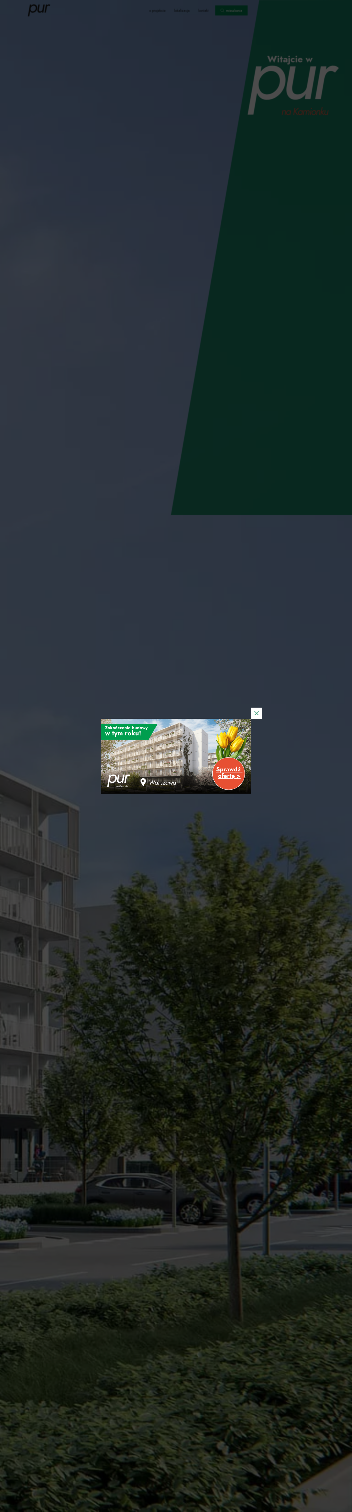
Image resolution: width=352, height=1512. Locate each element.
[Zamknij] (256, 713)
